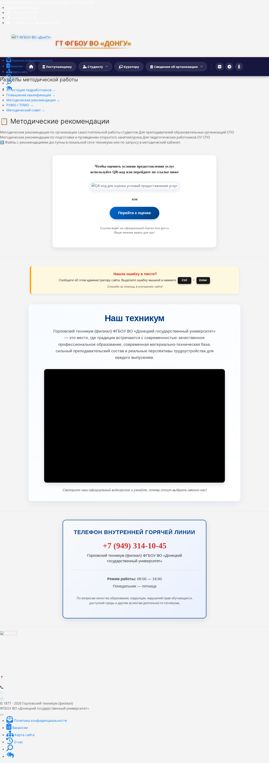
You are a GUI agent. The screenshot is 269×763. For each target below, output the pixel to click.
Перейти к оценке (134, 213)
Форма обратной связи (16, 666)
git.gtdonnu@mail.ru (19, 693)
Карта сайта (24, 735)
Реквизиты (8, 660)
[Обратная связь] (9, 89)
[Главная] (31, 67)
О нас (4, 673)
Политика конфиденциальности (23, 653)
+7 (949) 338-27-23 (17, 687)
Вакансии (19, 727)
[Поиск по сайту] (8, 83)
